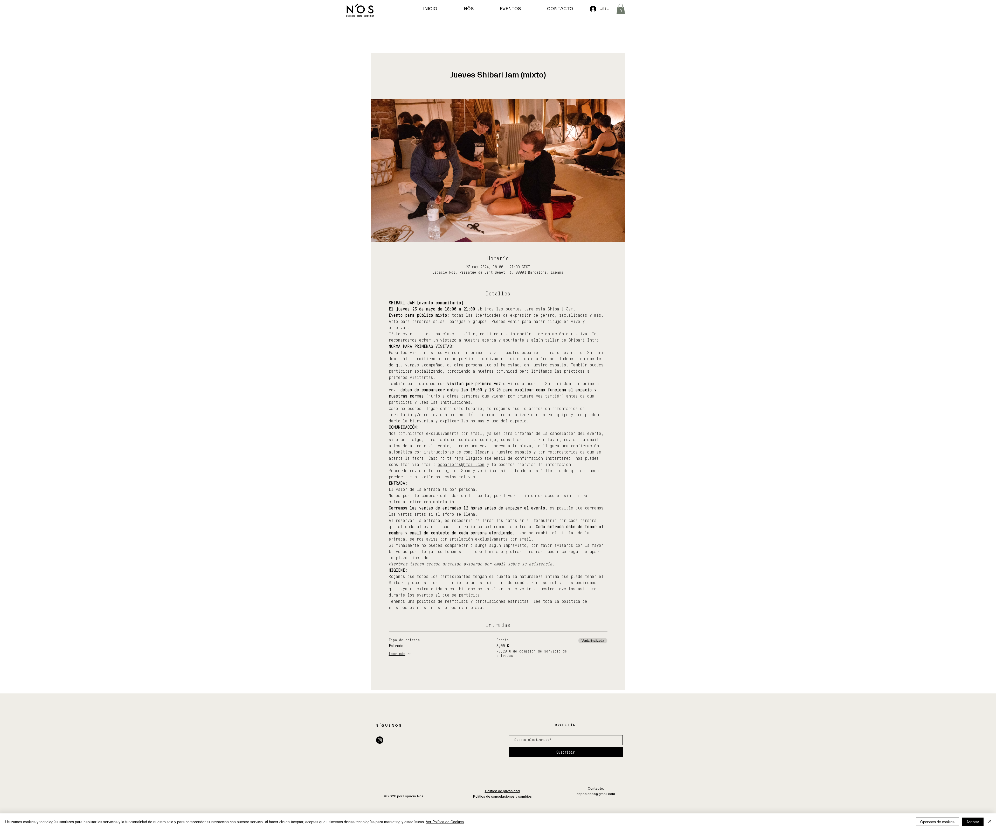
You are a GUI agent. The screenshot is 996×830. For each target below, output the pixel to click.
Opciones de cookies (937, 821)
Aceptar (972, 821)
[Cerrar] (990, 822)
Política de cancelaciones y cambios (502, 796)
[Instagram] (379, 740)
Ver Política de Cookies (445, 821)
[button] (620, 9)
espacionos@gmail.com (596, 794)
